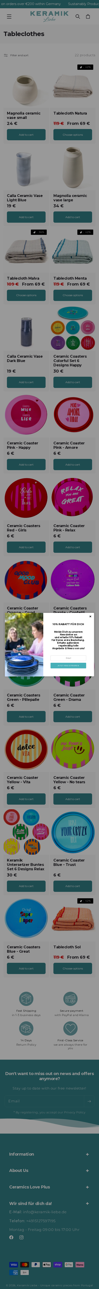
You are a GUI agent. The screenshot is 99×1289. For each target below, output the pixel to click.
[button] (68, 665)
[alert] (49, 644)
